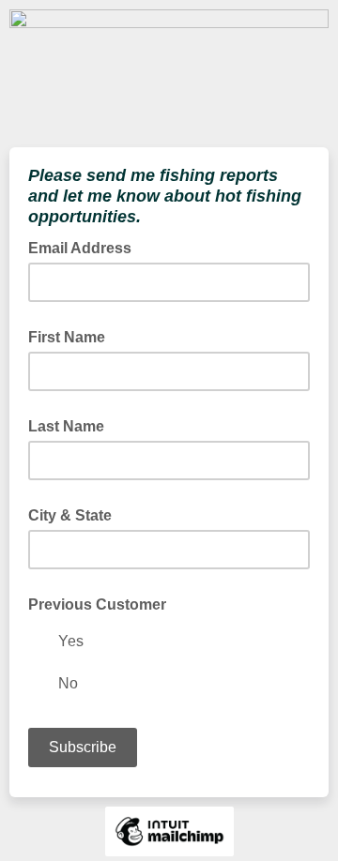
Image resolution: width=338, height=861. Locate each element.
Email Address (85, 246)
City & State (70, 515)
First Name (66, 337)
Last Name (66, 426)
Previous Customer (97, 604)
